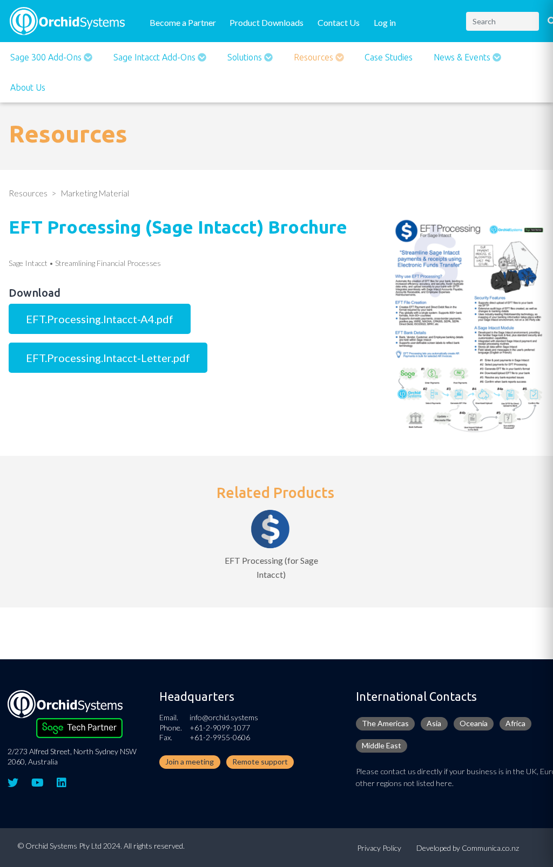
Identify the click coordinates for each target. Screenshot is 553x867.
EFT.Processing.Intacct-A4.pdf (99, 318)
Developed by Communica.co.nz (467, 847)
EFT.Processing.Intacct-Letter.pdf (108, 357)
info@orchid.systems (224, 717)
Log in (385, 22)
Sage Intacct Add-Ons (155, 57)
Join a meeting (189, 761)
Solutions (245, 57)
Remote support (260, 761)
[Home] (67, 20)
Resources (314, 57)
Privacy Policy (379, 847)
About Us (27, 87)
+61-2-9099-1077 (220, 727)
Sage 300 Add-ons (47, 57)
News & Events (463, 57)
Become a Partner (183, 22)
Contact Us (339, 22)
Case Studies (389, 57)
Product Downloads (267, 22)
